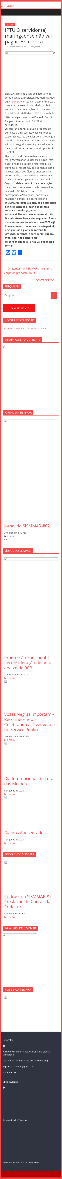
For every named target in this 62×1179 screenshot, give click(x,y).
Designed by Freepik (33, 1162)
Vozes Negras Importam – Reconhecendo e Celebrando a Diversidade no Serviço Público (29, 721)
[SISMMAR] (7, 6)
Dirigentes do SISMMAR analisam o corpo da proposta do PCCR (28, 271)
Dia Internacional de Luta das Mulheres (28, 781)
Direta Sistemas (21, 1162)
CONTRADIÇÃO (47, 280)
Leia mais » (9, 536)
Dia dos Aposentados (25, 832)
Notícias (9, 24)
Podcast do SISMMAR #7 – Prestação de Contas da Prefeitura (29, 901)
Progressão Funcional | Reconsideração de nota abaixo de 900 (27, 663)
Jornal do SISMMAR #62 (27, 526)
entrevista (15, 101)
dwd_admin (35, 46)
